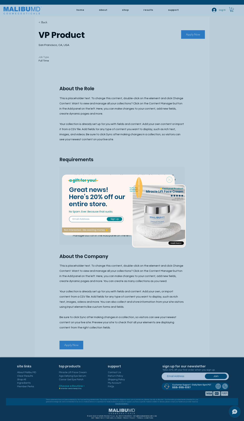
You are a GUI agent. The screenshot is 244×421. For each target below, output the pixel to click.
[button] (169, 180)
